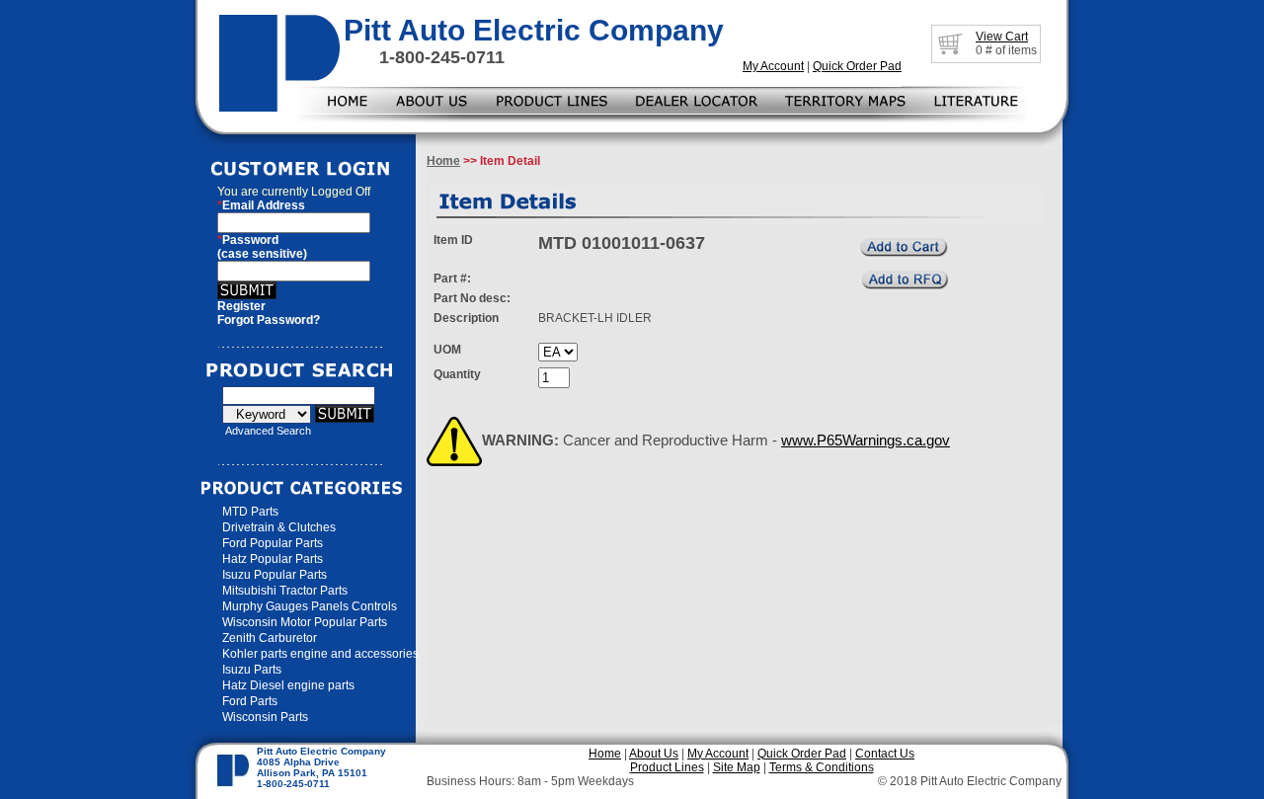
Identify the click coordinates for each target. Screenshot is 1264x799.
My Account (773, 66)
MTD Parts (250, 512)
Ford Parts (249, 701)
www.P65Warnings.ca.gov (865, 440)
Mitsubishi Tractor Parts (285, 591)
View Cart (1002, 36)
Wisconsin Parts (265, 717)
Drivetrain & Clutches (279, 527)
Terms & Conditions (821, 767)
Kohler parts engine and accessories (320, 654)
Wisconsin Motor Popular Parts (304, 622)
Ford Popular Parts (272, 543)
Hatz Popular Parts (272, 559)
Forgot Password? (268, 320)
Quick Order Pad (857, 66)
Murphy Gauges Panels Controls (309, 606)
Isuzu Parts (251, 670)
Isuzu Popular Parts (274, 575)
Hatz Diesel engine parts (288, 685)
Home (443, 161)
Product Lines (667, 767)
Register (241, 306)
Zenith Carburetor (269, 638)
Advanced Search (268, 431)
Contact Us (884, 753)
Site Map (736, 767)
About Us (653, 753)
